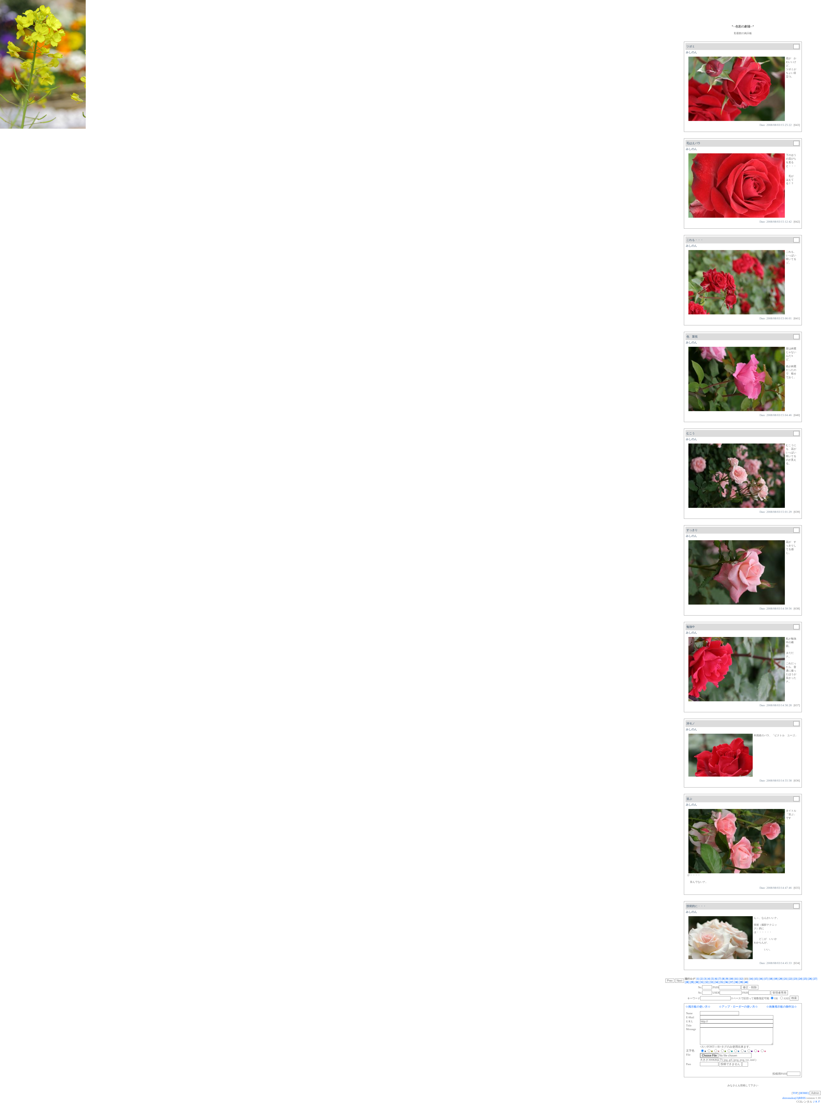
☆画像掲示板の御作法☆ (781, 1006)
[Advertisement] (743, 11)
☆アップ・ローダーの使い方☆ (738, 1006)
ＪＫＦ (816, 1101)
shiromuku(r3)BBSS (794, 1098)
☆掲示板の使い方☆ (697, 1006)
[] (697, 978)
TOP (795, 1093)
